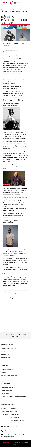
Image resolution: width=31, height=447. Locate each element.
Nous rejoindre (5, 354)
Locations (13, 408)
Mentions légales (7, 442)
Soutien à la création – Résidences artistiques (13, 396)
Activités (3, 408)
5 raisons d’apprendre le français (10, 375)
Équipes (3, 351)
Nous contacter (5, 357)
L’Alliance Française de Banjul (9, 348)
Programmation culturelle (14, 9)
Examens (3, 372)
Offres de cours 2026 (7, 369)
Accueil (3, 9)
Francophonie (5, 393)
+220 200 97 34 (7, 430)
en (6, 3)
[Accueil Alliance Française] (15, 3)
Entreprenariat (15, 417)
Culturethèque (5, 414)
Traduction (14, 411)
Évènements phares (6, 390)
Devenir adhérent (6, 411)
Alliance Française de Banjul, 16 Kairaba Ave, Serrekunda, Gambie (13, 435)
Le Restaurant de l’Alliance (18, 420)
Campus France (15, 414)
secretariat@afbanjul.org (10, 426)
